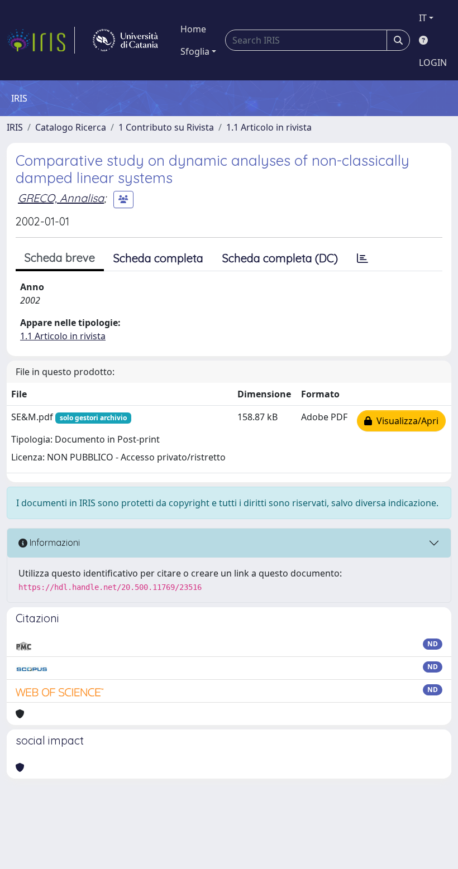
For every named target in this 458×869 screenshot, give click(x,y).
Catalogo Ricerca (70, 127)
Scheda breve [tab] (60, 258)
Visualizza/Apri (405, 421)
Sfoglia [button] (194, 51)
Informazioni (53, 542)
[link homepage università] (125, 40)
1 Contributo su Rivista (166, 127)
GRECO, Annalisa (61, 198)
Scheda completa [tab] (158, 258)
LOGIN (433, 62)
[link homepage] (41, 40)
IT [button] (423, 18)
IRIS (15, 127)
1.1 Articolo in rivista (269, 127)
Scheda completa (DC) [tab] (280, 258)
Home (193, 29)
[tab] (362, 258)
